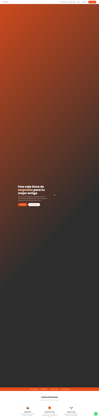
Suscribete (92, 2)
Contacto (84, 2)
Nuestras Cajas (72, 2)
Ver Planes (22, 204)
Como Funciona (63, 2)
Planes (78, 2)
